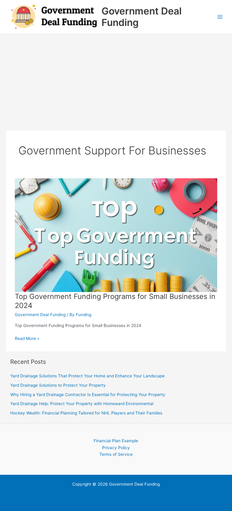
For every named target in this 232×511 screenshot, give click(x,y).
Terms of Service (116, 454)
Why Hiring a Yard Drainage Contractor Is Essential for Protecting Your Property (87, 394)
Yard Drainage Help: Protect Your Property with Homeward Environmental (81, 403)
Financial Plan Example (116, 440)
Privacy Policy (116, 447)
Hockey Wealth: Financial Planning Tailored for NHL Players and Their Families (86, 413)
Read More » (27, 339)
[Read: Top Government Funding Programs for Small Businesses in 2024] (116, 234)
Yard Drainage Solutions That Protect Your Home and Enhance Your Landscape (87, 375)
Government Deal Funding (142, 16)
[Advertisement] (116, 79)
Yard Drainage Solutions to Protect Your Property (58, 385)
